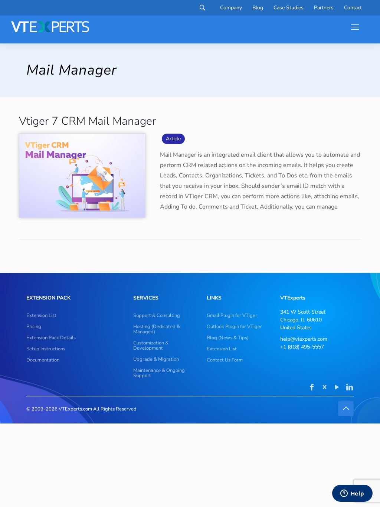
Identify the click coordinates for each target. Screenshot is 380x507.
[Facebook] (312, 388)
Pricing (33, 326)
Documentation (42, 360)
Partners (324, 8)
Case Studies (288, 8)
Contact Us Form (225, 360)
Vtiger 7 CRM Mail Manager (87, 121)
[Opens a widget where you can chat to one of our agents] (352, 494)
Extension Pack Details (51, 337)
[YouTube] (337, 388)
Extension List (41, 315)
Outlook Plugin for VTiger (234, 326)
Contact (353, 8)
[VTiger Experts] (50, 27)
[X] (324, 388)
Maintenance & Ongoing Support (159, 373)
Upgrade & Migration (156, 359)
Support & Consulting (156, 315)
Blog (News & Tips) (228, 337)
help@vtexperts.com (303, 339)
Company (231, 8)
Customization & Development (150, 345)
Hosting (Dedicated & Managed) (156, 329)
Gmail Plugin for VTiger (232, 315)
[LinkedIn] (349, 388)
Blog (257, 8)
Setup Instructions (45, 349)
